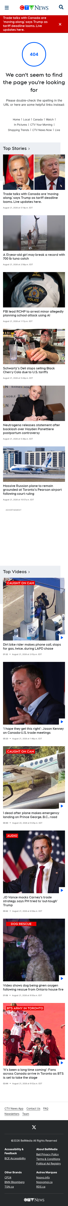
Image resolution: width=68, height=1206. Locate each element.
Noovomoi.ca (44, 1182)
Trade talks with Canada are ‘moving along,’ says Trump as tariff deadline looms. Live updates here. (30, 198)
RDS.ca (40, 1186)
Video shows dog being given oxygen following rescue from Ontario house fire (33, 987)
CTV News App (14, 1108)
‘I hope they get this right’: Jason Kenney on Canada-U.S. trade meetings (33, 731)
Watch (50, 119)
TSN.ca (9, 1186)
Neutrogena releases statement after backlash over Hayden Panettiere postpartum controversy (31, 429)
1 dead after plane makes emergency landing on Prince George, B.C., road (31, 815)
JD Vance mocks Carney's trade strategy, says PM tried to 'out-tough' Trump (30, 901)
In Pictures (20, 124)
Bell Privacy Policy (47, 1154)
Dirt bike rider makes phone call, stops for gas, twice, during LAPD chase (32, 646)
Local (26, 119)
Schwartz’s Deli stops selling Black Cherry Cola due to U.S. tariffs (29, 370)
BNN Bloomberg (15, 1182)
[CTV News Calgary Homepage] (34, 7)
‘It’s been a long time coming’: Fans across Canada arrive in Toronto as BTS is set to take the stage (33, 1074)
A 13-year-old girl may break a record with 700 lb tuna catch (34, 257)
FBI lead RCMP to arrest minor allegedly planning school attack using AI (33, 313)
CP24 (8, 1177)
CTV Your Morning (41, 124)
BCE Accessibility (15, 1158)
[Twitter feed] (34, 1127)
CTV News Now (42, 130)
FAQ (45, 1108)
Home (16, 119)
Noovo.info (43, 1177)
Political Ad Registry (48, 1163)
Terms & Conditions (48, 1158)
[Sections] (7, 7)
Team (25, 1113)
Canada (38, 119)
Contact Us (33, 1108)
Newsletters (12, 1113)
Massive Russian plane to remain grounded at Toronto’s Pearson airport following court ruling (32, 490)
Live (57, 130)
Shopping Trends (18, 130)
